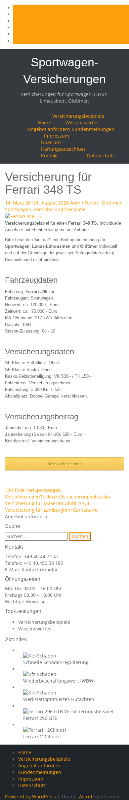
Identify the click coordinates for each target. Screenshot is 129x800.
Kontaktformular (40, 569)
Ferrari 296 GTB (40, 718)
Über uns (51, 142)
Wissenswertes (82, 122)
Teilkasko (50, 497)
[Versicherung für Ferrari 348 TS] (23, 216)
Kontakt (49, 155)
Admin (77, 203)
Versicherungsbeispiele (78, 116)
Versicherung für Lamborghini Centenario (51, 510)
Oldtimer (112, 203)
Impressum (56, 136)
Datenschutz (101, 155)
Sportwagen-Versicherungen (34, 493)
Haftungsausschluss (63, 149)
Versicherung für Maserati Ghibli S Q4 (47, 503)
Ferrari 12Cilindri (42, 736)
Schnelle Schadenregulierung (56, 662)
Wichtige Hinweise (25, 601)
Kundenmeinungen (92, 129)
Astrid (85, 796)
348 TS (12, 490)
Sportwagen (18, 209)
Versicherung (75, 497)
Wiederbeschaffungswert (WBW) (59, 681)
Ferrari (92, 203)
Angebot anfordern (49, 129)
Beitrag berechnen (64, 463)
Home (44, 122)
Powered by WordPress (30, 796)
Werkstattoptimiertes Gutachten (58, 699)
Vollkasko (100, 497)
